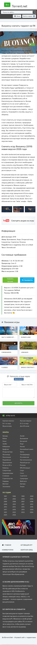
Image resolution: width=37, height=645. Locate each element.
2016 (31, 507)
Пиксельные (7, 457)
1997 (5, 496)
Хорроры (6, 481)
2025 (5, 515)
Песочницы (6, 454)
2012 (31, 504)
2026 (14, 515)
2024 (31, 512)
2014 (14, 507)
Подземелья (7, 460)
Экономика (6, 486)
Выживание (24, 438)
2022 (14, 512)
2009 (5, 504)
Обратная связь (27, 550)
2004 (31, 499)
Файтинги (23, 481)
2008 (31, 501)
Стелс (22, 473)
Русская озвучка (25, 421)
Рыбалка (6, 468)
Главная (8, 545)
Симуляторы (7, 470)
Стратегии (23, 476)
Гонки (4, 441)
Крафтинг (6, 449)
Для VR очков (24, 426)
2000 (31, 496)
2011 (22, 504)
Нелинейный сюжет (26, 449)
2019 (22, 509)
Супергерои (24, 478)
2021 (5, 512)
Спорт (22, 470)
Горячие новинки (8, 421)
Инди (22, 444)
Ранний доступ (25, 462)
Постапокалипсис (26, 460)
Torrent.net (16, 5)
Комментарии (7, 550)
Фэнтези (5, 484)
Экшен (22, 486)
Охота (22, 452)
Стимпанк (6, 476)
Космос (22, 446)
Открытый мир (7, 452)
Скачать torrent (10, 280)
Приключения (7, 462)
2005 (5, 501)
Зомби (5, 444)
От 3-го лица (24, 423)
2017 (5, 509)
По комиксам (24, 457)
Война (5, 438)
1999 (22, 496)
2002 (14, 499)
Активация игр (26, 545)
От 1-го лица (7, 423)
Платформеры (25, 454)
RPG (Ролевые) (25, 468)
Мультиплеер (7, 426)
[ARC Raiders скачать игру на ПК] (18, 527)
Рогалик (23, 465)
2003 (23, 499)
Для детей (23, 441)
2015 (22, 507)
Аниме (22, 436)
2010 (14, 504)
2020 (31, 509)
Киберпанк (6, 446)
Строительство (8, 478)
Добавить (18, 403)
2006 (14, 501)
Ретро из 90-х (7, 465)
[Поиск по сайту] (34, 12)
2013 (5, 507)
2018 (14, 509)
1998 (14, 496)
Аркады (5, 436)
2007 (22, 501)
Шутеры (22, 484)
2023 (23, 512)
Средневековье (8, 473)
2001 (5, 499)
